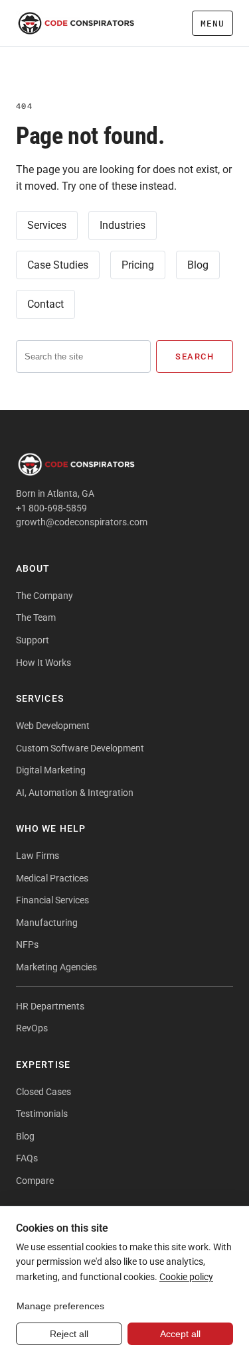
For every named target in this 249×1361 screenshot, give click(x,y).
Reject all (69, 1334)
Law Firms (37, 855)
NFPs (27, 944)
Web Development (53, 725)
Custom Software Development (80, 748)
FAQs (27, 1158)
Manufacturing (47, 922)
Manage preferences (60, 1306)
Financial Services (52, 900)
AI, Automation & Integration (74, 792)
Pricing (138, 265)
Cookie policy (186, 1276)
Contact (45, 304)
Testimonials (42, 1113)
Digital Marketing (51, 770)
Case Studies (57, 265)
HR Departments (50, 1006)
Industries (122, 225)
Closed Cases (43, 1091)
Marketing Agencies (56, 967)
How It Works (43, 662)
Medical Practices (52, 878)
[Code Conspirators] (76, 23)
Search (194, 356)
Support (32, 640)
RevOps (32, 1028)
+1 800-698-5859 (51, 508)
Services (46, 225)
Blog (197, 265)
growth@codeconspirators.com (81, 522)
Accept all (180, 1334)
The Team (36, 617)
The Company (44, 595)
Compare (35, 1180)
